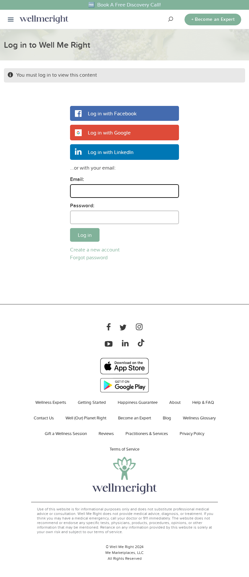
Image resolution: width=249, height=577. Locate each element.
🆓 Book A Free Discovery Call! (124, 4)
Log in (85, 234)
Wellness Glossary (199, 418)
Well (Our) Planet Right (85, 418)
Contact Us (44, 418)
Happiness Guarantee (138, 402)
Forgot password (89, 257)
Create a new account (95, 249)
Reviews (106, 433)
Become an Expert (134, 418)
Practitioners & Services (146, 433)
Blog (167, 418)
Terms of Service (124, 449)
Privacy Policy (192, 433)
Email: (77, 179)
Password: (82, 205)
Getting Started (92, 402)
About (175, 402)
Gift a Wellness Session (66, 433)
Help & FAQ (203, 402)
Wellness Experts (50, 402)
